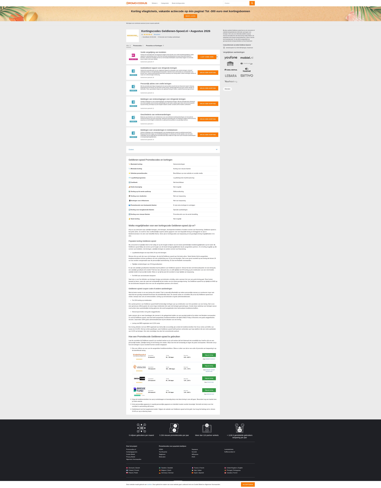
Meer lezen (190, 16)
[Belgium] (160, 470)
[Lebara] (231, 76)
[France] (192, 468)
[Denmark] (127, 468)
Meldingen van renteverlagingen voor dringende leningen (163, 99)
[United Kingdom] (225, 468)
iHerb (193, 457)
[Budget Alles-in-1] (231, 64)
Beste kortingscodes (178, 3)
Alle (127, 45)
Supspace (195, 449)
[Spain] (192, 473)
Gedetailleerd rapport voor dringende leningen (158, 68)
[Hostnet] (247, 70)
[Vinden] (252, 3)
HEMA (161, 449)
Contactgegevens (131, 452)
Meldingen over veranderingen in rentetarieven (158, 130)
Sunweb (194, 452)
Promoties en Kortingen (154, 45)
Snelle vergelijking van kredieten (153, 52)
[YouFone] (231, 58)
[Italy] (192, 470)
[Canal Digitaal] (231, 70)
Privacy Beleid (130, 457)
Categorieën (165, 3)
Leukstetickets (228, 449)
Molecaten (162, 457)
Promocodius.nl (131, 449)
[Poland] (127, 473)
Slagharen (162, 454)
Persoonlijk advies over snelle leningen (155, 84)
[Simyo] (247, 76)
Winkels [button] (154, 3)
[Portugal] (225, 470)
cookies (149, 484)
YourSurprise (163, 452)
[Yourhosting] (231, 82)
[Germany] (160, 473)
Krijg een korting (208, 72)
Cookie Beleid (130, 454)
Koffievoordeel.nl (229, 452)
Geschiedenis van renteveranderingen (155, 115)
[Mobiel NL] (247, 58)
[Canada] (225, 473)
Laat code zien (207, 57)
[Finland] (127, 470)
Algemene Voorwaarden (133, 459)
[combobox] (236, 3)
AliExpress (195, 454)
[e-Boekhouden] (247, 64)
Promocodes (137, 45)
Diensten (227, 89)
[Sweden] (160, 468)
